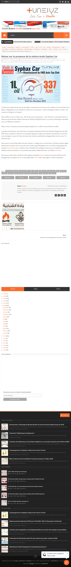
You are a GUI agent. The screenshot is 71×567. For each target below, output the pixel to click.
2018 (4, 338)
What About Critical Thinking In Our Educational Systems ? (28, 547)
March (5, 328)
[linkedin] (68, 2)
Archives (12, 289)
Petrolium (37, 49)
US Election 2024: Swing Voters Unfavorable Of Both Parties (26, 479)
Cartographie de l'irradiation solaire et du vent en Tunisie (27, 450)
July (4, 319)
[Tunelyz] (56, 195)
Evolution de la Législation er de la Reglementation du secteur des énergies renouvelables (37, 530)
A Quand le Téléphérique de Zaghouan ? (21, 433)
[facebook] (60, 2)
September (6, 314)
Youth (64, 49)
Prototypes (44, 49)
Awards (18, 47)
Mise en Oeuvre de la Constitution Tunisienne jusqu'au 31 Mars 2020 (31, 459)
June (4, 321)
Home (4, 47)
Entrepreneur (56, 47)
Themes (35, 289)
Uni (60, 49)
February (5, 330)
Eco (41, 47)
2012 (4, 350)
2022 (4, 301)
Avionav (9, 148)
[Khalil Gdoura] (65, 195)
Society (55, 49)
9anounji (31, 42)
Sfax (50, 49)
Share (22, 177)
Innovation (5, 49)
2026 (4, 294)
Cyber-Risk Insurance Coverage (17, 471)
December (6, 307)
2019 (4, 336)
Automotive (10, 47)
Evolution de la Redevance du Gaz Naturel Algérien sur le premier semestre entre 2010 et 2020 (39, 441)
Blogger (32, 563)
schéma (58, 150)
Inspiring (12, 49)
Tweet (8, 177)
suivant (36, 157)
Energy (49, 47)
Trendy (58, 289)
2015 (4, 343)
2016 (4, 340)
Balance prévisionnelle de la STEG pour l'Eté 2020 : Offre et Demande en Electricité (35, 521)
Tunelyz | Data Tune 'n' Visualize (22, 560)
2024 (4, 296)
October (5, 312)
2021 (4, 303)
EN (44, 47)
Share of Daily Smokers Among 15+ (18, 501)
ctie (37, 47)
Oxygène (16, 148)
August (5, 317)
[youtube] (65, 2)
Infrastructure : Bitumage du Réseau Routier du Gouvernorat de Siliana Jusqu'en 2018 (36, 424)
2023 (4, 298)
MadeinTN (19, 49)
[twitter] (63, 2)
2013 (4, 347)
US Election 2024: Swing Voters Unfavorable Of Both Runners (26, 494)
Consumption (25, 47)
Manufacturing (28, 49)
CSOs (32, 47)
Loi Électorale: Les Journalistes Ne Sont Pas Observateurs (25, 486)
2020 (4, 305)
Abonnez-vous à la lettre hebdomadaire (17, 392)
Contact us (66, 415)
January (5, 333)
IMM (63, 47)
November (6, 310)
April (4, 326)
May (4, 323)
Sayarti (42, 155)
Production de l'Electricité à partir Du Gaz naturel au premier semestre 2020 (33, 538)
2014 (4, 345)
